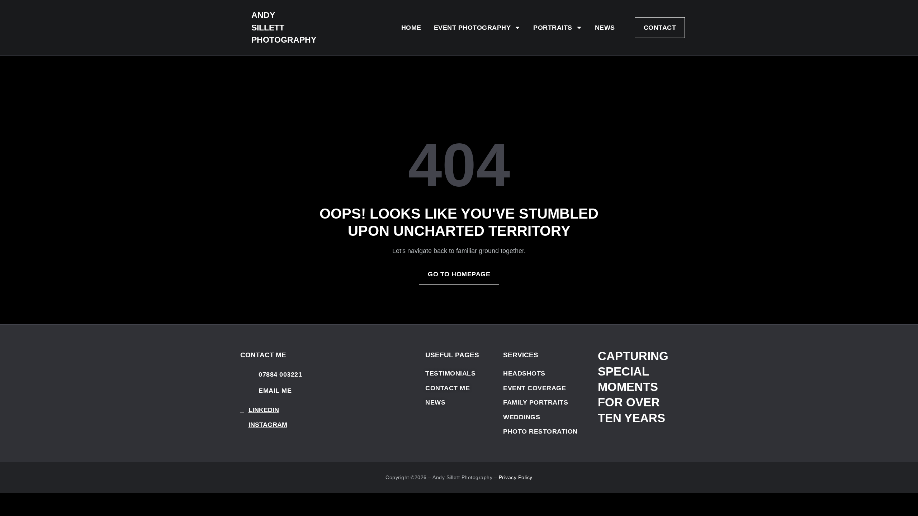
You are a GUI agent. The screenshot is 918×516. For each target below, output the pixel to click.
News (605, 27)
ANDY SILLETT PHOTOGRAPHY (283, 27)
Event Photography (472, 27)
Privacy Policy (516, 477)
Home (411, 27)
